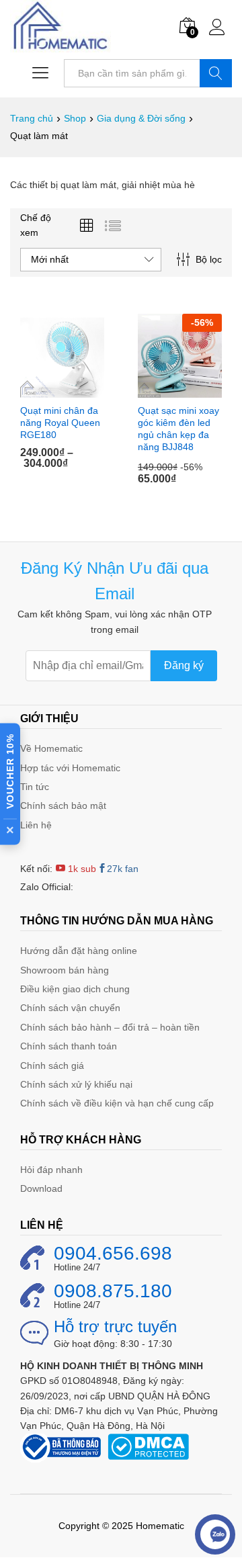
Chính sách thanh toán (68, 1046)
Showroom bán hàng (64, 970)
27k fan (122, 868)
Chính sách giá (52, 1065)
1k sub (80, 868)
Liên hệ (36, 825)
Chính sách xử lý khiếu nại (76, 1084)
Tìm (216, 73)
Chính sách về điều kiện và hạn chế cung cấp (117, 1103)
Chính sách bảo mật (63, 805)
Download (41, 1188)
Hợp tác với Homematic (70, 768)
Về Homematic (51, 748)
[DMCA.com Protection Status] (148, 1445)
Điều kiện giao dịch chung (75, 989)
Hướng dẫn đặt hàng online (78, 950)
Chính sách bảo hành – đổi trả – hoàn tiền (110, 1027)
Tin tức (34, 786)
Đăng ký (184, 665)
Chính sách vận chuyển (70, 1007)
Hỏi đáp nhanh (51, 1169)
